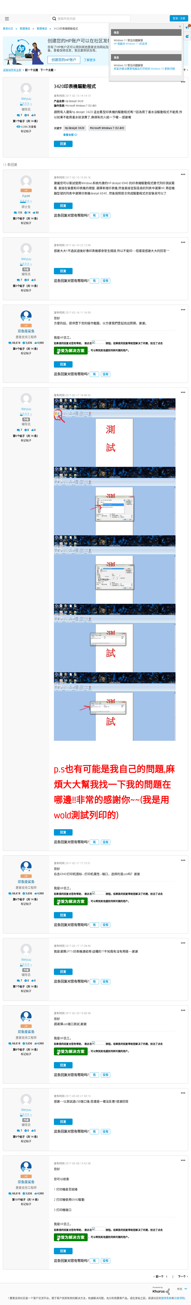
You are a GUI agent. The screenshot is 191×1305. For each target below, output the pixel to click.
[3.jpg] (115, 432)
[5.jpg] (115, 569)
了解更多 (90, 60)
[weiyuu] (26, 88)
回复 (63, 144)
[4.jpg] (115, 501)
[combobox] (90, 18)
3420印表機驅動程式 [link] (66, 28)
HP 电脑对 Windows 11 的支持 (130, 43)
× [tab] (180, 26)
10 (16, 1199)
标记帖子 (26, 131)
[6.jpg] (115, 638)
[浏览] (6, 18)
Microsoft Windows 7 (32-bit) (107, 128)
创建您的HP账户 (63, 60)
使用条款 (166, 1298)
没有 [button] (106, 215)
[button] (183, 82)
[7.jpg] (115, 706)
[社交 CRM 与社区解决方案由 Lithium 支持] (161, 1290)
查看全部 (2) (70, 134)
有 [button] (94, 215)
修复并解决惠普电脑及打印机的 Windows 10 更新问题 (144, 68)
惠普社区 (8, 28)
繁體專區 (25, 28)
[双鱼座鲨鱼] (26, 316)
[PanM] (26, 181)
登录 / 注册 (179, 18)
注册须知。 (180, 1298)
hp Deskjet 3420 (74, 128)
